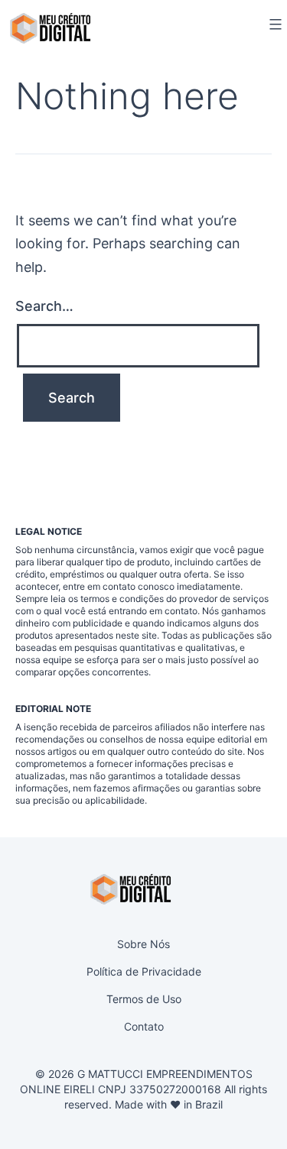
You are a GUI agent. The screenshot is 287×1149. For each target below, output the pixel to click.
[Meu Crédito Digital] (50, 28)
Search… (44, 306)
